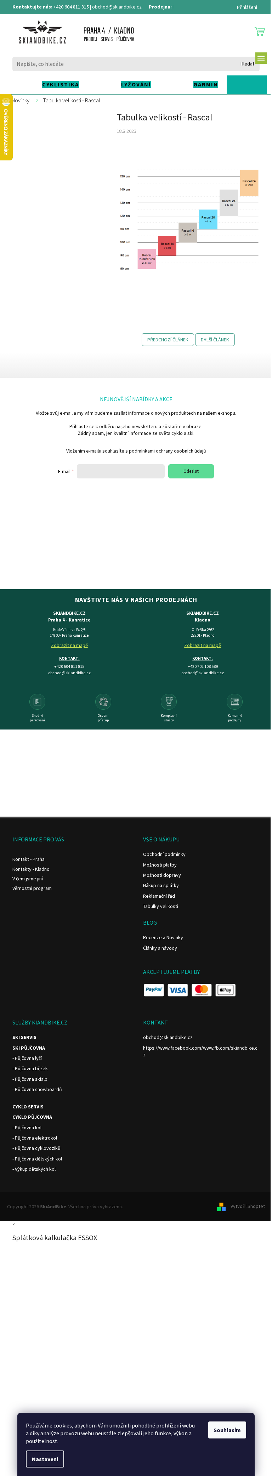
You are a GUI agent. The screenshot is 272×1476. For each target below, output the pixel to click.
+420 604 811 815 (71, 7)
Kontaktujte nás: (32, 7)
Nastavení (45, 1459)
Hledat (247, 64)
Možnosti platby (160, 865)
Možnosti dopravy (162, 875)
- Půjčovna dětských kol (37, 1159)
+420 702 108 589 (203, 666)
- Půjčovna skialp (29, 1079)
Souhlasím (227, 1430)
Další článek (215, 339)
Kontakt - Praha (28, 859)
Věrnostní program (32, 888)
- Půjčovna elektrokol (34, 1138)
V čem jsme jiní (27, 878)
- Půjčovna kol (26, 1127)
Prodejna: (160, 7)
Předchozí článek (167, 339)
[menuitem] (48, 84)
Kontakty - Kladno (31, 869)
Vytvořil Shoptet (248, 1206)
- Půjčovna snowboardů (37, 1089)
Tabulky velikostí (160, 906)
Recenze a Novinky (163, 937)
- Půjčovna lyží (27, 1058)
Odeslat (191, 471)
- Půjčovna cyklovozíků (36, 1148)
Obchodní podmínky (164, 854)
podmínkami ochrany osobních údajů (167, 451)
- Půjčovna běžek (30, 1068)
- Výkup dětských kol (34, 1169)
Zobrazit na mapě (69, 645)
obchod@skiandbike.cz (117, 7)
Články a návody (160, 948)
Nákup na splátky (161, 885)
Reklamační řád (159, 896)
